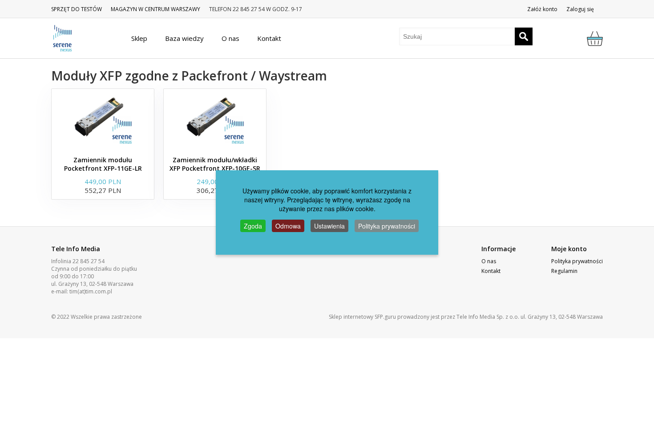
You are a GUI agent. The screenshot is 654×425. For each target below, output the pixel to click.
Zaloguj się (580, 9)
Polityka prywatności (577, 261)
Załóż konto (542, 9)
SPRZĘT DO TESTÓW (76, 9)
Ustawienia (329, 225)
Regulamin (564, 271)
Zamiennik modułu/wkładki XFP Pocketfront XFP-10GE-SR (215, 164)
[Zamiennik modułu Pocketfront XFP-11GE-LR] (102, 120)
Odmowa (288, 225)
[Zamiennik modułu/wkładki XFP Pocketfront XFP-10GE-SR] (215, 120)
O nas (488, 261)
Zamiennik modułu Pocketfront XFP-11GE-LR (103, 164)
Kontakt (491, 271)
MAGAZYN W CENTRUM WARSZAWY (155, 9)
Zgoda (253, 225)
